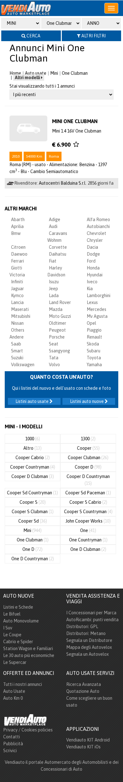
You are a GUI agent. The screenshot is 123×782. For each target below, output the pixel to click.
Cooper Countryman (32, 467)
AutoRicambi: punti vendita (92, 619)
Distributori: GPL (82, 626)
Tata (53, 357)
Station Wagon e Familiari (28, 648)
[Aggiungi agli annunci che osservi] (76, 144)
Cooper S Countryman (88, 511)
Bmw (15, 233)
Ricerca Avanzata (83, 684)
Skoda (93, 343)
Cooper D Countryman (88, 480)
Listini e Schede (18, 607)
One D (32, 549)
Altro (32, 448)
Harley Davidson (56, 271)
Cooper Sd (32, 521)
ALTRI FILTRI (93, 35)
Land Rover (60, 302)
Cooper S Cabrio (88, 502)
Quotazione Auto (82, 691)
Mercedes (96, 309)
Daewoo (19, 254)
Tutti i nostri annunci (22, 684)
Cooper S (33, 502)
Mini (54, 73)
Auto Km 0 (13, 698)
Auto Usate (14, 691)
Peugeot (57, 330)
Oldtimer (57, 323)
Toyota (94, 357)
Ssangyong (59, 350)
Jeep (53, 288)
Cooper (88, 448)
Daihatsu (57, 254)
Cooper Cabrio (32, 457)
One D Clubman (88, 549)
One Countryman (88, 539)
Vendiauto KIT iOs (83, 746)
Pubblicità (13, 743)
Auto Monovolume (21, 620)
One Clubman (75, 73)
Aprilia (17, 226)
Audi (53, 226)
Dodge (93, 254)
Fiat (52, 260)
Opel (91, 323)
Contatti (11, 736)
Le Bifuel (11, 613)
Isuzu (54, 281)
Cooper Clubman (88, 457)
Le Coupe (12, 634)
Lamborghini (98, 295)
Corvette (58, 247)
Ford (91, 260)
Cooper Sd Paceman (88, 492)
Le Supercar (14, 662)
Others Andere (16, 333)
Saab (16, 343)
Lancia (17, 302)
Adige (54, 219)
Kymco (17, 295)
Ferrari (17, 260)
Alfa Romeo (98, 219)
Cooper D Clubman (32, 476)
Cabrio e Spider (18, 641)
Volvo (54, 364)
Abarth (18, 219)
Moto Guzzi (60, 316)
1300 (88, 438)
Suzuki (17, 357)
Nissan (17, 323)
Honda (93, 267)
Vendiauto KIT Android (88, 739)
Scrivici (10, 750)
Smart (17, 350)
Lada (54, 295)
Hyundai (94, 274)
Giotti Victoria (17, 271)
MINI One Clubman (74, 121)
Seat (53, 343)
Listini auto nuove (87, 401)
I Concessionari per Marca (91, 612)
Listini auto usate (32, 401)
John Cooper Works (88, 521)
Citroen (18, 247)
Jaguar (17, 288)
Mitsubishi (20, 316)
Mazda (55, 309)
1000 (32, 438)
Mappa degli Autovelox (89, 647)
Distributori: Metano (86, 633)
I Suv (7, 627)
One (88, 530)
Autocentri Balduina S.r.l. (62, 183)
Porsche (57, 336)
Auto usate (35, 73)
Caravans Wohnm (57, 237)
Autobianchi (98, 226)
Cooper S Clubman (33, 511)
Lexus (92, 302)
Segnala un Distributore (89, 640)
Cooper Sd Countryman (32, 492)
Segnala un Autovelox (87, 654)
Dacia (92, 247)
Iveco (92, 281)
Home (15, 73)
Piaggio (94, 330)
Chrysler (95, 240)
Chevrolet (96, 233)
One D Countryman (32, 558)
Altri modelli (28, 77)
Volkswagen (22, 364)
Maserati (20, 309)
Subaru (93, 350)
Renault (94, 336)
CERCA (33, 35)
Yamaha (94, 364)
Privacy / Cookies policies (28, 729)
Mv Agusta (97, 316)
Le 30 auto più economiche (28, 655)
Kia (90, 288)
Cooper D (88, 467)
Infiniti (17, 281)
